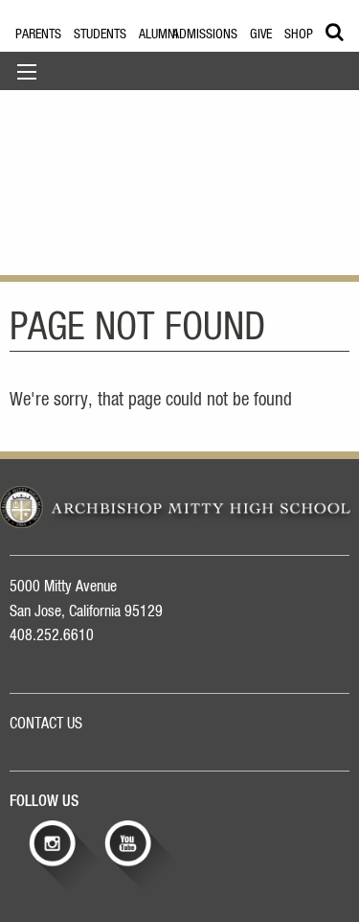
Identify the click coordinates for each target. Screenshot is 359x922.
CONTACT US (46, 723)
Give (261, 34)
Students (100, 34)
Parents (38, 34)
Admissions (204, 34)
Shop (298, 34)
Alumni (158, 34)
